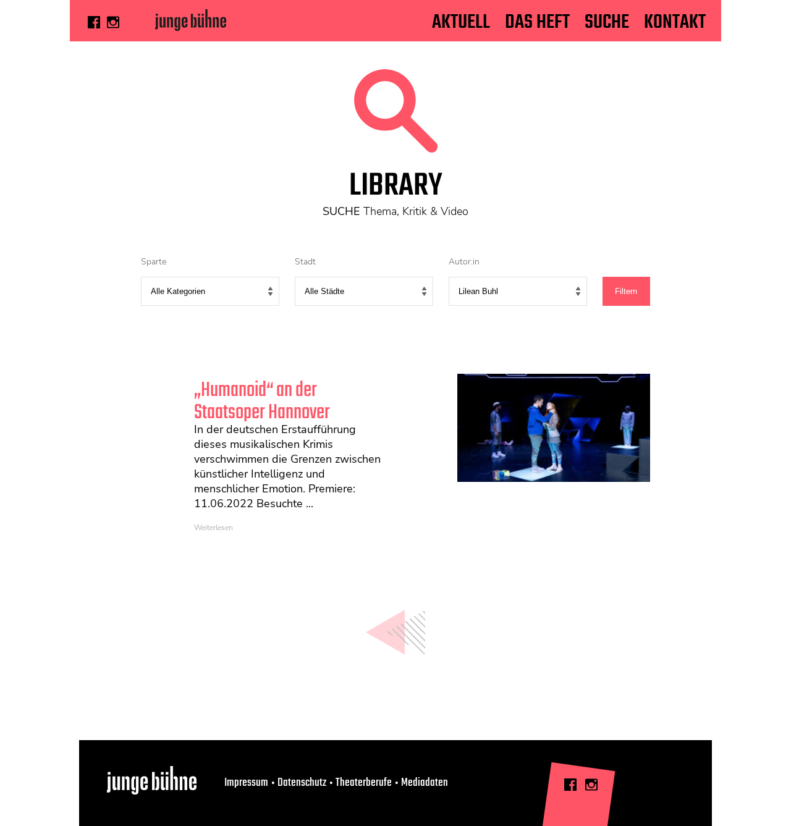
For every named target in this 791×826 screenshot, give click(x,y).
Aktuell (461, 22)
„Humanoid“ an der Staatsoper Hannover (262, 402)
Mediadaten (424, 782)
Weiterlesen (213, 528)
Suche (607, 22)
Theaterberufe (364, 782)
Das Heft (537, 22)
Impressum (246, 782)
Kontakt (675, 22)
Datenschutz (301, 782)
